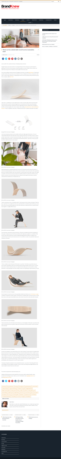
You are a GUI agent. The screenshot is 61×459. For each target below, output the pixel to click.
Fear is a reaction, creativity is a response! (49, 46)
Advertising (10, 20)
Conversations (48, 20)
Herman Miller (4, 392)
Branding (17, 20)
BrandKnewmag (28, 386)
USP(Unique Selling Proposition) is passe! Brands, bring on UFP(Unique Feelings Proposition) (19, 420)
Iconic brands (27, 392)
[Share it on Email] (18, 59)
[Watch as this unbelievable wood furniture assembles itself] (20, 38)
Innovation (34, 20)
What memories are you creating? (48, 44)
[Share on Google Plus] (9, 59)
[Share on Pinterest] (12, 59)
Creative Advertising (12, 388)
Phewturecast (27, 394)
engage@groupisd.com (30, 375)
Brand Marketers (10, 386)
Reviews (30, 22)
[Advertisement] (38, 15)
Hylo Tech (11, 76)
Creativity (19, 388)
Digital (28, 20)
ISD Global (4, 394)
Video (2, 453)
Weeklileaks (28, 396)
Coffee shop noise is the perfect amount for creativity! (11, 1)
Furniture (25, 390)
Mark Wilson (5, 54)
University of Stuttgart (21, 396)
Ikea (32, 392)
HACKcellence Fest (32, 390)
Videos (55, 20)
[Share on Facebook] (3, 59)
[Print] (22, 59)
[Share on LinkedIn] (15, 59)
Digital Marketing (29, 388)
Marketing (41, 20)
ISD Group (9, 394)
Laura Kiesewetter (15, 394)
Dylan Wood (13, 390)
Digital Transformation (6, 390)
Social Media (33, 394)
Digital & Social (4, 445)
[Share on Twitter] (6, 59)
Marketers (22, 394)
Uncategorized (4, 451)
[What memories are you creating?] (33, 414)
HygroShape (31, 72)
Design (23, 20)
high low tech (10, 392)
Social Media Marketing (6, 396)
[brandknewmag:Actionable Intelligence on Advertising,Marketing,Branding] (10, 6)
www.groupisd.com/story (7, 377)
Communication (35, 386)
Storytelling (14, 396)
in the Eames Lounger (34, 294)
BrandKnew (21, 386)
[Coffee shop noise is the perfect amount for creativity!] (7, 414)
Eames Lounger (20, 390)
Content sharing (5, 388)
